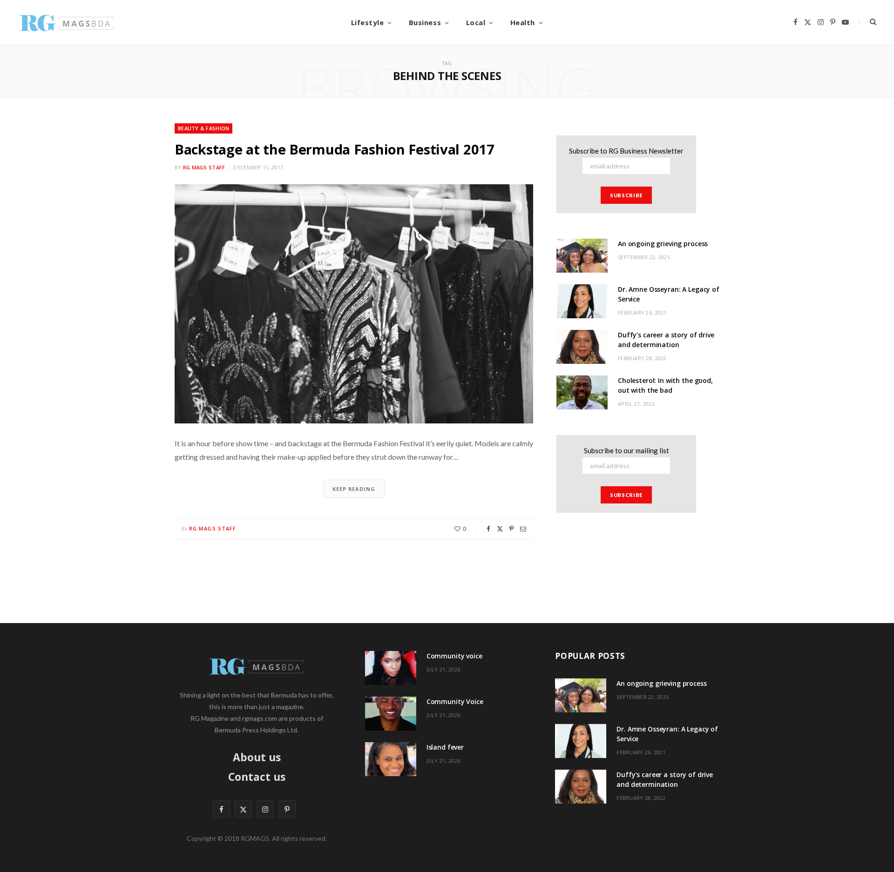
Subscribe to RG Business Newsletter (626, 151)
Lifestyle (367, 22)
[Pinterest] (511, 529)
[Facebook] (488, 529)
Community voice (454, 655)
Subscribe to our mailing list (626, 450)
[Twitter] (500, 529)
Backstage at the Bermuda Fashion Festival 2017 (334, 149)
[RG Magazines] (66, 22)
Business (425, 22)
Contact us (256, 776)
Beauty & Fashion (203, 128)
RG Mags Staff (204, 167)
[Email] (523, 529)
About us (257, 757)
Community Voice (455, 701)
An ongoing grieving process (663, 243)
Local (476, 22)
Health (522, 22)
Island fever (445, 747)
